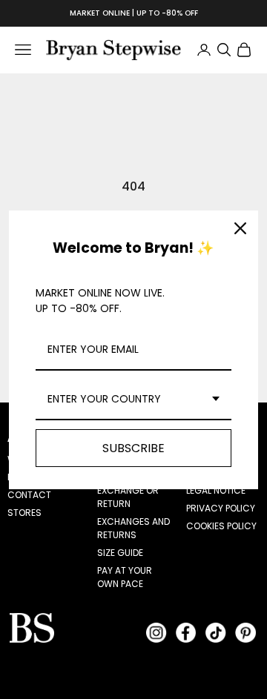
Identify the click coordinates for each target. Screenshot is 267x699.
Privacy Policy (220, 508)
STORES (24, 512)
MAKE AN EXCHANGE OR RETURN (128, 490)
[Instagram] (156, 632)
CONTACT (29, 494)
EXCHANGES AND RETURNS (133, 528)
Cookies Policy (221, 526)
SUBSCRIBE (133, 448)
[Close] (240, 228)
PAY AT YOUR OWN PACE (124, 577)
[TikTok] (215, 632)
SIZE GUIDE (120, 552)
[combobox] (133, 400)
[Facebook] (186, 632)
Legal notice (215, 490)
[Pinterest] (245, 632)
